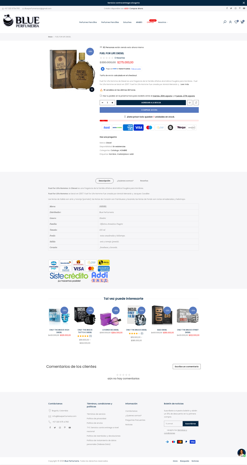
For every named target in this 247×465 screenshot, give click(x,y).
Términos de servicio (96, 414)
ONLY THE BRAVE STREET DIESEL (188, 331)
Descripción (104, 180)
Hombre (112, 154)
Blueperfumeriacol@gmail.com (38, 8)
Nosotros (162, 22)
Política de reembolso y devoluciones (103, 436)
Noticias (129, 424)
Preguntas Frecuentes (135, 420)
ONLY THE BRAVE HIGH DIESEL (59, 331)
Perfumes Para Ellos (88, 22)
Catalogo (115, 150)
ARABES (139, 22)
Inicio (50, 37)
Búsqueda (184, 461)
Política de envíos (95, 423)
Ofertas (151, 22)
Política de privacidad (96, 418)
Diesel (109, 142)
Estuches (127, 22)
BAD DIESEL (162, 330)
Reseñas (144, 180)
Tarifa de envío (106, 75)
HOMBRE (123, 150)
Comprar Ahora (136, 8)
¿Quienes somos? (125, 180)
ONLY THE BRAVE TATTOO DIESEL (85, 331)
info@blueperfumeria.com (64, 416)
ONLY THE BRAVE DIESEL (136, 330)
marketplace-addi (125, 154)
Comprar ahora (149, 110)
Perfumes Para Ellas (110, 22)
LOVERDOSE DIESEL (110, 330)
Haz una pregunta (108, 137)
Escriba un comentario (187, 366)
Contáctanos (131, 411)
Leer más (184, 84)
